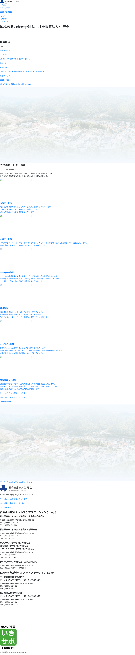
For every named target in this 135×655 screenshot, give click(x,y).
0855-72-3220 (6, 12)
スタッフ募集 (5, 8)
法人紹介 (3, 5)
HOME (2, 16)
